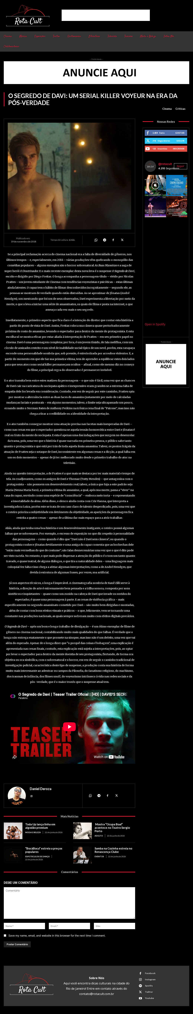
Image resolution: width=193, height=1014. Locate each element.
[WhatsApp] (96, 240)
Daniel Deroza (40, 789)
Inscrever (179, 148)
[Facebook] (113, 240)
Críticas (180, 108)
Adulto (99, 836)
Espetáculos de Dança (37, 856)
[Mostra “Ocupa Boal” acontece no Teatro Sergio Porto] (82, 831)
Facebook (150, 973)
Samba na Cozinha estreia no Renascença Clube (113, 850)
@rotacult (165, 164)
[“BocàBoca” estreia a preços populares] (13, 855)
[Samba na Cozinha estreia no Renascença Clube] (82, 855)
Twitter (149, 991)
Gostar (180, 132)
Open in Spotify (155, 324)
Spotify (149, 985)
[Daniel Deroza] (17, 796)
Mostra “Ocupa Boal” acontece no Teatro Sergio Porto (112, 828)
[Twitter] (122, 240)
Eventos (99, 856)
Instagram (150, 979)
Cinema (167, 108)
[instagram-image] (155, 185)
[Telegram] (104, 240)
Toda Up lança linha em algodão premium (40, 826)
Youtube (149, 998)
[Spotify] (140, 986)
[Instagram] (31, 795)
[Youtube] (140, 998)
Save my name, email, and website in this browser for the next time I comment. (57, 935)
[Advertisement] (106, 15)
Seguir (180, 140)
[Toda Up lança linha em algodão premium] (13, 831)
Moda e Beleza (33, 832)
